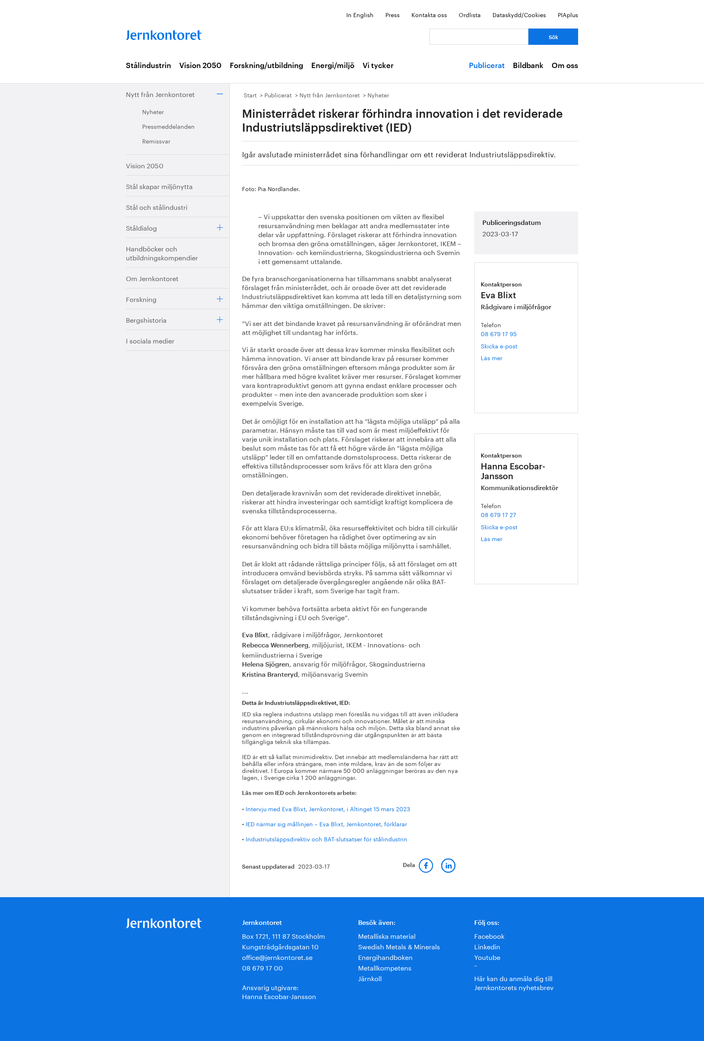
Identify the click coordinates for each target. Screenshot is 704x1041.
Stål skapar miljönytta (159, 185)
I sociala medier (150, 340)
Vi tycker (378, 65)
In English (360, 14)
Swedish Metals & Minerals (399, 946)
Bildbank (528, 65)
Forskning (141, 298)
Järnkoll (370, 978)
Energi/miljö (332, 65)
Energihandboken (385, 956)
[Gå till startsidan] (164, 33)
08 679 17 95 (499, 333)
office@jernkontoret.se (277, 956)
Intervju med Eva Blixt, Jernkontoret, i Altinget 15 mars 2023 (328, 808)
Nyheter (153, 111)
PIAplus (568, 14)
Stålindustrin (148, 65)
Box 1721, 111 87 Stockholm (283, 935)
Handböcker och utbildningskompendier (162, 252)
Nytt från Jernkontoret (160, 93)
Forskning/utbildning (266, 65)
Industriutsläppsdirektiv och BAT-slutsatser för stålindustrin (326, 838)
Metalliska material (387, 935)
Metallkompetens (384, 967)
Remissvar (156, 140)
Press (392, 14)
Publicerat (487, 65)
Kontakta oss (429, 14)
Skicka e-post (499, 345)
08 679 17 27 (498, 514)
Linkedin (487, 946)
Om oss (565, 65)
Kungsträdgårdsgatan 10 (280, 946)
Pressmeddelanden (168, 125)
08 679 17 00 (262, 967)
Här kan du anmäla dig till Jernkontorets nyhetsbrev (514, 982)
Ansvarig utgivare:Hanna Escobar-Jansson (279, 991)
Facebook (489, 935)
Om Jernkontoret (152, 278)
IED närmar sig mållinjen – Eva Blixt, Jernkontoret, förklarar (326, 823)
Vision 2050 (200, 65)
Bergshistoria (146, 319)
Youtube (487, 956)
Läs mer (498, 357)
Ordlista (470, 14)
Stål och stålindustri (156, 206)
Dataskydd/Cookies (519, 14)
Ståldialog (141, 227)
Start (250, 94)
